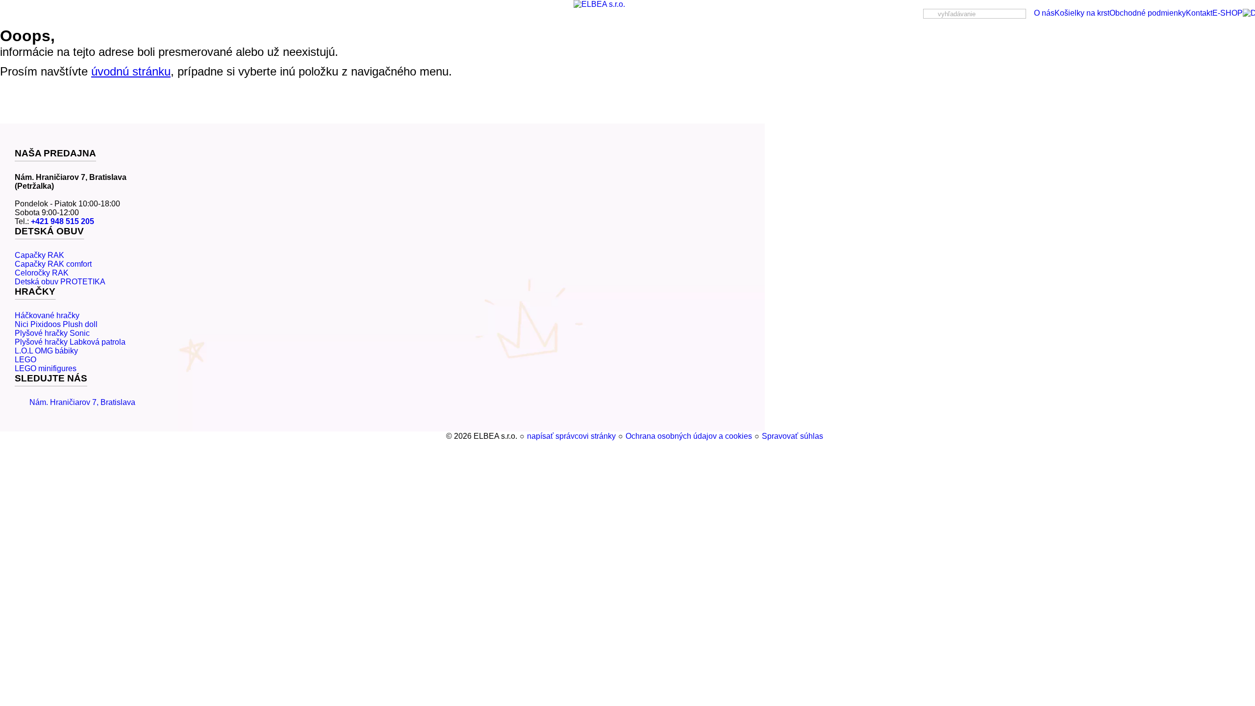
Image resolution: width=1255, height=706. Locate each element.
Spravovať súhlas (792, 436)
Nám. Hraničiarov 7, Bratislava (82, 402)
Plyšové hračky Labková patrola (70, 342)
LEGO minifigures (45, 368)
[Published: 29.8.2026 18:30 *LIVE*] (441, 436)
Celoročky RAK (42, 273)
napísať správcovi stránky (571, 436)
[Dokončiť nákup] (1249, 13)
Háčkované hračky (47, 315)
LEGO (25, 359)
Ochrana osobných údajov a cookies (689, 436)
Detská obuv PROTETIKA (60, 281)
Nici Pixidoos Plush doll (56, 324)
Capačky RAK (39, 255)
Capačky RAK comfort (53, 264)
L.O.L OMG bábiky (46, 351)
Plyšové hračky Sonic (52, 333)
